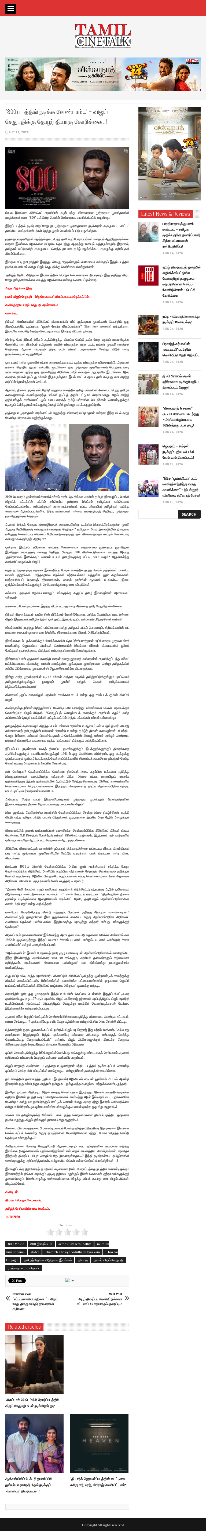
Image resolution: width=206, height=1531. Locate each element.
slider (35, 1252)
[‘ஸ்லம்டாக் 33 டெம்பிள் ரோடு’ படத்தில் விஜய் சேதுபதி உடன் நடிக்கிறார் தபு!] (35, 1364)
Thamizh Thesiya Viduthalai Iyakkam (72, 1252)
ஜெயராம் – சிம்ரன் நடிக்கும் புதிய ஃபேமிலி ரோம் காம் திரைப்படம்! (178, 451)
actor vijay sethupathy (74, 1244)
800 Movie (16, 1244)
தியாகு (83, 1260)
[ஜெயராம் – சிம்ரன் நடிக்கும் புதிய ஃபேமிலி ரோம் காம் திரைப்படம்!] (148, 454)
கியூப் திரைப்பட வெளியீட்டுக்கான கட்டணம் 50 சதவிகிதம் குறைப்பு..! (99, 1299)
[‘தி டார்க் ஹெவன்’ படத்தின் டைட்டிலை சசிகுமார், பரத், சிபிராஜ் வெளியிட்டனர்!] (100, 1443)
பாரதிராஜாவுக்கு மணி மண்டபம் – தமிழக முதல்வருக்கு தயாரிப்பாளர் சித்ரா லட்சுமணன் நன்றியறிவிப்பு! (181, 235)
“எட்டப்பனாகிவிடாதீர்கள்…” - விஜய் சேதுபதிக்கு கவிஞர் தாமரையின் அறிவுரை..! (35, 1301)
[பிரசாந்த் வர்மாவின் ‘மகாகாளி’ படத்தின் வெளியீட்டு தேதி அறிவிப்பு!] (148, 352)
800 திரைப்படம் (41, 1244)
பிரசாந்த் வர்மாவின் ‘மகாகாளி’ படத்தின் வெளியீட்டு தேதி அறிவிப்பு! (182, 349)
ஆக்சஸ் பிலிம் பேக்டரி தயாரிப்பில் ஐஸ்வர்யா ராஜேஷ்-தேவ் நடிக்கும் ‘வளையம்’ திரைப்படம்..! (28, 1485)
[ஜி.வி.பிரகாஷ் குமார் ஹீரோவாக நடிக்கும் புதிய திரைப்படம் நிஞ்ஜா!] (148, 384)
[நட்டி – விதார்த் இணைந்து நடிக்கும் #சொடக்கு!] (148, 325)
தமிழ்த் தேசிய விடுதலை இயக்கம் (48, 1260)
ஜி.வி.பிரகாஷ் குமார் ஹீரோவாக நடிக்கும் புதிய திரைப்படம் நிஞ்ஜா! (180, 381)
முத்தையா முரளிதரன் (23, 1268)
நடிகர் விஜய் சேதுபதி (108, 1260)
